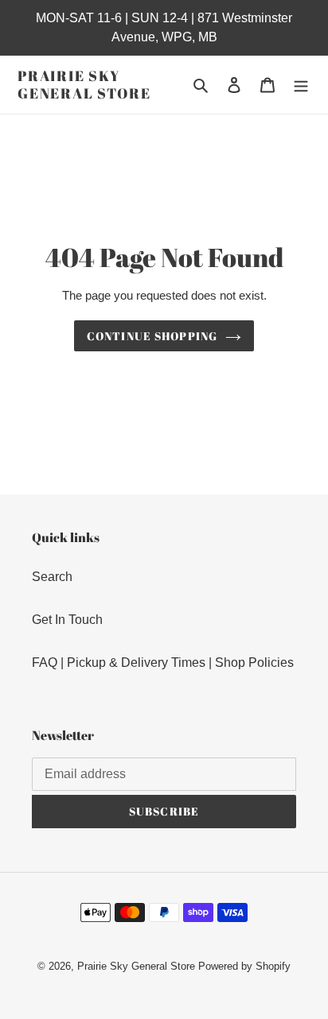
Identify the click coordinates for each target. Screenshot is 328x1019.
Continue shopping (152, 335)
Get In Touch (67, 619)
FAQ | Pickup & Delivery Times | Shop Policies (163, 662)
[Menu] (301, 85)
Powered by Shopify (244, 966)
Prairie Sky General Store (84, 85)
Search (52, 576)
